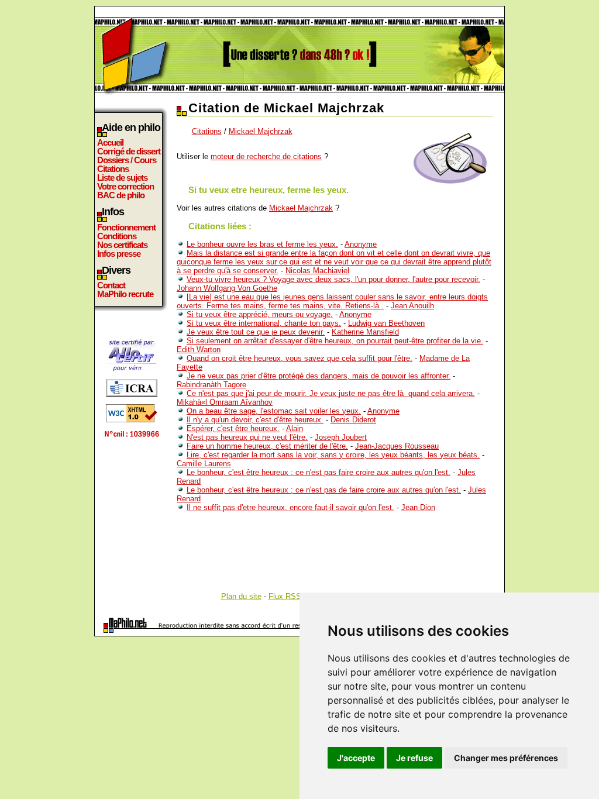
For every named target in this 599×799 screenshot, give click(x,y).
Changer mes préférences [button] (506, 758)
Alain (294, 428)
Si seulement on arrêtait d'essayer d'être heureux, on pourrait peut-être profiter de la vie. (335, 340)
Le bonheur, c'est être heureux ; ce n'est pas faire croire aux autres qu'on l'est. (318, 472)
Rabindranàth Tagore (211, 384)
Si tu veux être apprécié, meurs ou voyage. (260, 314)
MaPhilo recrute (125, 294)
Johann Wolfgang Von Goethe (227, 288)
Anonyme (361, 244)
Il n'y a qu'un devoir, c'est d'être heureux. (255, 419)
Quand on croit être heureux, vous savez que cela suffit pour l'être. (299, 358)
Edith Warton (199, 349)
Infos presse (118, 253)
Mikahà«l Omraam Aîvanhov (225, 402)
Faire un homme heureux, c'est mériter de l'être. (267, 446)
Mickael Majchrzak (260, 131)
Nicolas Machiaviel (317, 270)
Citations (113, 168)
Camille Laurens (204, 463)
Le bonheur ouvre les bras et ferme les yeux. (262, 244)
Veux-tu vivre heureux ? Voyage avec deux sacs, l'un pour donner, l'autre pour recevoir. (333, 279)
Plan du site (241, 596)
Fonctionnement (126, 227)
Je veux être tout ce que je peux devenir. (256, 332)
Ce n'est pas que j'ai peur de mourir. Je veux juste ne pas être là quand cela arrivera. (331, 393)
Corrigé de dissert (128, 151)
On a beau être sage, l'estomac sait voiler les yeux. (274, 411)
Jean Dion (418, 507)
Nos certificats (122, 244)
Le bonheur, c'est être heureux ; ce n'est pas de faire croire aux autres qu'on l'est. (324, 489)
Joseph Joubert (341, 437)
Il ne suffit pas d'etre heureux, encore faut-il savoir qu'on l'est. (290, 507)
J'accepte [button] (356, 758)
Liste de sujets (122, 177)
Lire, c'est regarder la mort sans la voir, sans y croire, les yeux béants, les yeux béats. (333, 454)
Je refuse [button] (414, 758)
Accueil (110, 142)
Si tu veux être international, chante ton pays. (264, 323)
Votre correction (125, 186)
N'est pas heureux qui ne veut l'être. (247, 437)
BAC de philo (120, 195)
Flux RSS (284, 596)
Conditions (116, 236)
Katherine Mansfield (365, 332)
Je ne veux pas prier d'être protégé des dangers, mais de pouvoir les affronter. (318, 375)
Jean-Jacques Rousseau (397, 446)
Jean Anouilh (412, 305)
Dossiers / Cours (126, 160)
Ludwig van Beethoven (386, 323)
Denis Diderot (353, 419)
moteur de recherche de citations (266, 156)
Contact (111, 285)
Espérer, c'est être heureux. (233, 428)
